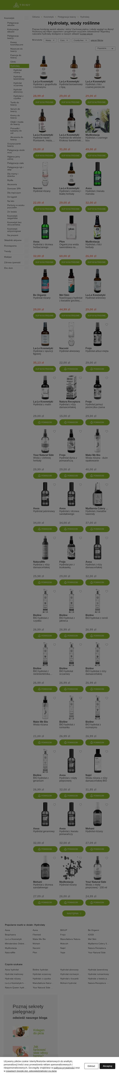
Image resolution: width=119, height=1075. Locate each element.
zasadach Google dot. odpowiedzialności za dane (31, 1071)
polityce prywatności (64, 1067)
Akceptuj (107, 1066)
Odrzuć (91, 1066)
